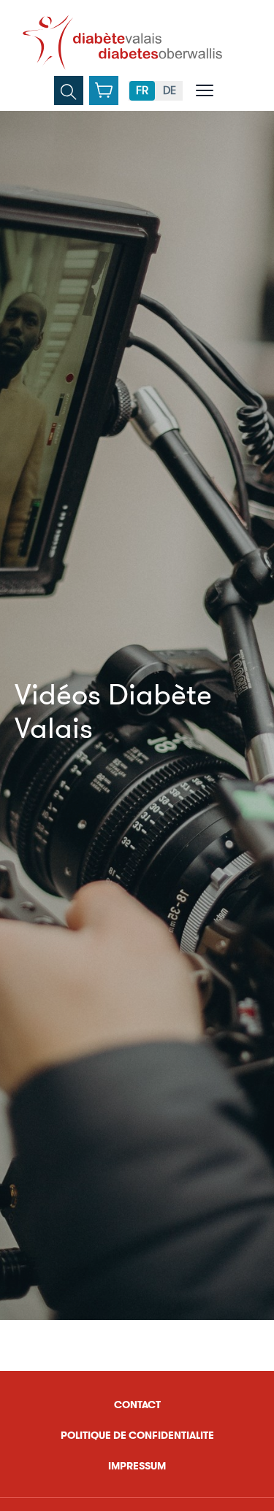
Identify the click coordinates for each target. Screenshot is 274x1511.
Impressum (137, 1466)
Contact (137, 1405)
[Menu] (205, 90)
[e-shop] (103, 90)
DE (169, 90)
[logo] (122, 42)
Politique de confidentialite (137, 1435)
